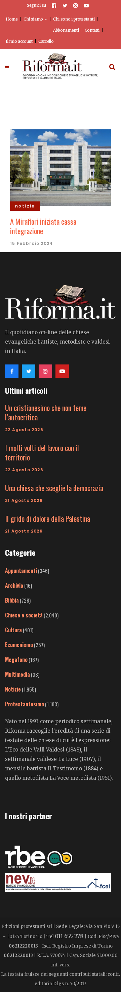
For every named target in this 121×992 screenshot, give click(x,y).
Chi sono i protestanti (73, 19)
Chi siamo (33, 19)
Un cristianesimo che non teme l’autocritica (45, 412)
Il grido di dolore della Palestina (47, 518)
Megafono (16, 659)
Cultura (13, 630)
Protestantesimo (24, 704)
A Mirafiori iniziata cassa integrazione (43, 226)
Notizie (13, 689)
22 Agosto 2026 (24, 430)
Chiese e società (24, 615)
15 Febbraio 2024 (31, 243)
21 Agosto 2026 (24, 500)
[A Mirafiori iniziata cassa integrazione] (60, 166)
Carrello (46, 41)
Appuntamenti (21, 571)
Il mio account (19, 41)
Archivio (14, 585)
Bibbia (12, 600)
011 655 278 (69, 936)
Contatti (92, 30)
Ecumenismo (19, 645)
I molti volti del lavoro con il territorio (42, 452)
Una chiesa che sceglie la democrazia (54, 487)
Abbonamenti (66, 30)
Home (12, 19)
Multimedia (17, 674)
